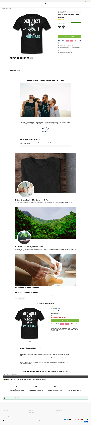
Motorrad (7, 8)
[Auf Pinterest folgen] (11, 416)
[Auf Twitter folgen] (5, 416)
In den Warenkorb (69, 36)
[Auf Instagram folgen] (8, 416)
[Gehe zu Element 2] (14, 58)
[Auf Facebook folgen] (3, 416)
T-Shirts (10, 8)
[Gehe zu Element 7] (24, 58)
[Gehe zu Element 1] (11, 58)
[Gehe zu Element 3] (17, 58)
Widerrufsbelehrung (59, 410)
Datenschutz (31, 410)
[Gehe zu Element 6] (21, 58)
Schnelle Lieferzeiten (32, 407)
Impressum (57, 407)
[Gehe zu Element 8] (28, 58)
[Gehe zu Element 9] (31, 58)
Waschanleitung (5, 410)
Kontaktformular (5, 407)
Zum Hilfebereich (20, 298)
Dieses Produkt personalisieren (45, 146)
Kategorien (3, 8)
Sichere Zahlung (31, 412)
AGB (56, 412)
